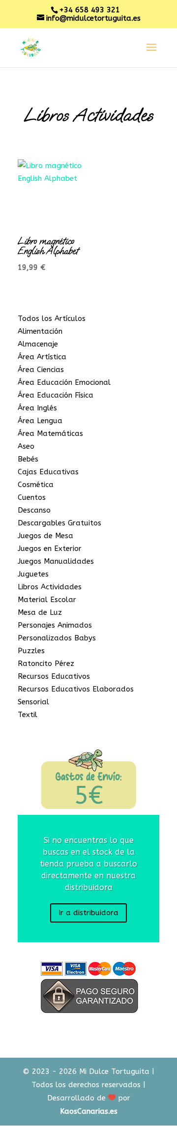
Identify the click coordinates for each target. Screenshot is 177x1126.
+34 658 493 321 (89, 9)
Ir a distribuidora (88, 912)
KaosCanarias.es (89, 1111)
